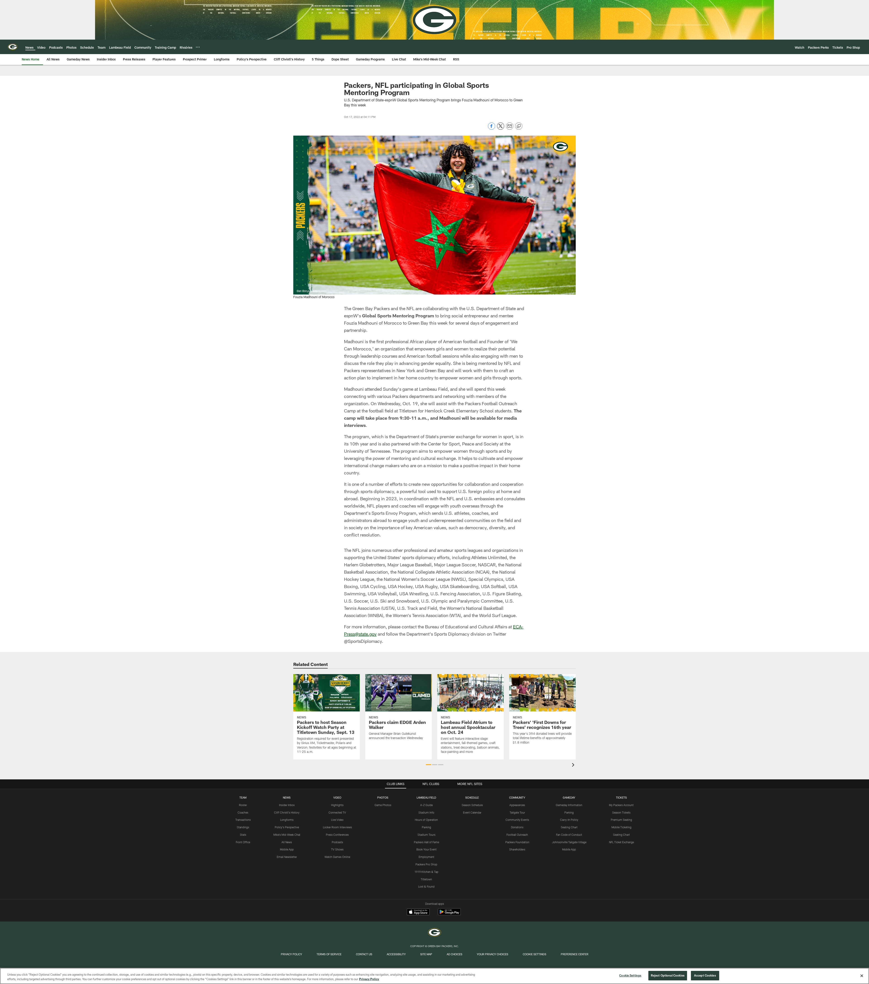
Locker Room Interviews (337, 827)
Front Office (243, 842)
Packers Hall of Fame (426, 842)
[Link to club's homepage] (12, 46)
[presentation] (574, 765)
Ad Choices (454, 954)
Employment (426, 856)
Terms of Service (329, 954)
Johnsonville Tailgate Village (569, 842)
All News (287, 842)
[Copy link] (518, 126)
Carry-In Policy (569, 819)
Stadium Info (426, 812)
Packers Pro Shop (426, 864)
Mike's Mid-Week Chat (286, 834)
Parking (426, 827)
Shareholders (517, 849)
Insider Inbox (287, 805)
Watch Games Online (337, 856)
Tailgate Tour (517, 812)
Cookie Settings (534, 954)
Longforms (287, 819)
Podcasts (337, 842)
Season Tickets (621, 812)
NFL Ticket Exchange (621, 842)
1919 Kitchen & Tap (426, 871)
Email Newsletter (287, 856)
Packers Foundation (517, 842)
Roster (243, 805)
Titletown (426, 879)
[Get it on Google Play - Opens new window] (449, 914)
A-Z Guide (426, 805)
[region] (434, 976)
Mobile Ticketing (621, 827)
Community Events (517, 819)
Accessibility (396, 954)
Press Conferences (337, 834)
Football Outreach (517, 834)
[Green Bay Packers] (434, 933)
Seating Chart (569, 827)
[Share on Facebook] (491, 128)
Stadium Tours (426, 834)
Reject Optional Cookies (668, 975)
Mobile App (287, 849)
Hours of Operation (426, 819)
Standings (243, 827)
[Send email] (509, 128)
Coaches (243, 812)
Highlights (337, 805)
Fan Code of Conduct (569, 834)
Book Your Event (426, 849)
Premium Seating (621, 819)
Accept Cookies (705, 975)
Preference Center (574, 954)
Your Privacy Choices (492, 954)
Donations (517, 827)
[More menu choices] (198, 47)
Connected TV (337, 812)
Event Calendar (472, 812)
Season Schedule (472, 805)
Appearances (517, 805)
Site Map (426, 954)
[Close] (862, 976)
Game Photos (383, 805)
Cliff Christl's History (286, 812)
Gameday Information (569, 805)
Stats (243, 834)
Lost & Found (426, 886)
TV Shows (337, 849)
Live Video (337, 819)
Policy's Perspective (287, 827)
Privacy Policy (291, 954)
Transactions (243, 819)
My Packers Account (621, 805)
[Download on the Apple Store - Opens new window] (418, 912)
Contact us (364, 954)
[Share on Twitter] (500, 128)
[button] (428, 764)
